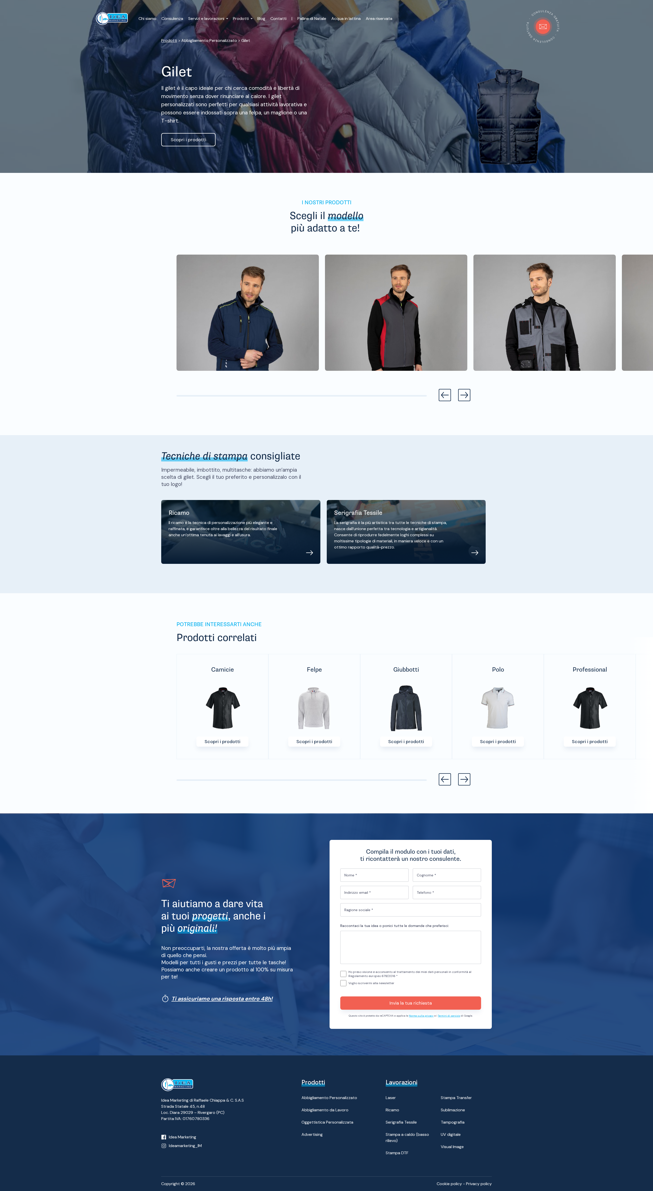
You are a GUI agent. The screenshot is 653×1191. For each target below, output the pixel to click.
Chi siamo (147, 18)
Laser (391, 1097)
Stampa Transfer (456, 1097)
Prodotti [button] (241, 18)
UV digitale (451, 1134)
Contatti (278, 18)
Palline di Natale (311, 18)
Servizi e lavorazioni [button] (206, 18)
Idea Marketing (182, 1137)
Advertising (312, 1134)
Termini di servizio (449, 1015)
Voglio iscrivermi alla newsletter (371, 983)
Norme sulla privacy (421, 1015)
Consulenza (172, 18)
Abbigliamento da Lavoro (325, 1110)
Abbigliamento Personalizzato (329, 1097)
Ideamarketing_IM (185, 1145)
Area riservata (379, 18)
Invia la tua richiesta (411, 1003)
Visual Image (452, 1146)
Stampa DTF (397, 1153)
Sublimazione (453, 1110)
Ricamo (392, 1110)
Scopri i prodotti (188, 140)
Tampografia (452, 1122)
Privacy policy (479, 1183)
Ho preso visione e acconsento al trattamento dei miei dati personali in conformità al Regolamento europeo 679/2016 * (409, 974)
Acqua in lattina (346, 18)
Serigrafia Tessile (401, 1122)
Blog (261, 18)
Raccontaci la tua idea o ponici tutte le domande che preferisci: (394, 925)
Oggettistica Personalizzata (327, 1122)
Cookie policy (449, 1183)
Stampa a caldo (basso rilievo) (407, 1137)
